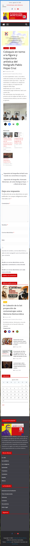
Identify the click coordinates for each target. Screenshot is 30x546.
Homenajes (12, 48)
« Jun (3, 405)
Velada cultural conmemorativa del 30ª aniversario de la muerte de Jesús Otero (7, 142)
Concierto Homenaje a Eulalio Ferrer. (7, 160)
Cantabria (4, 474)
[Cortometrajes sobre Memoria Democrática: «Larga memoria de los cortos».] (7, 366)
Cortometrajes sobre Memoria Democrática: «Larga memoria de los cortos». (19, 365)
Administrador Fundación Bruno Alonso (13, 73)
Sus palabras (5, 461)
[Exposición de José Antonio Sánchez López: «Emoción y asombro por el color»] (7, 343)
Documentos (5, 504)
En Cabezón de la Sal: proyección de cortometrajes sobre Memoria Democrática (13, 309)
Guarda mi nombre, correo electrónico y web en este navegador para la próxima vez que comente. (15, 253)
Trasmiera (4, 471)
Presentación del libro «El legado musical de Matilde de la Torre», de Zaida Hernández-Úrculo (20, 354)
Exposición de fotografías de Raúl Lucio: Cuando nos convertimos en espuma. (16, 175)
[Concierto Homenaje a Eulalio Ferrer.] (8, 155)
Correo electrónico (8, 232)
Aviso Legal (5, 507)
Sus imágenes (5, 464)
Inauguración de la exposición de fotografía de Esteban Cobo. (18, 140)
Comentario (6, 203)
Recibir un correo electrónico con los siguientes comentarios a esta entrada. (13, 263)
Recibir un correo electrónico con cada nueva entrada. (13, 271)
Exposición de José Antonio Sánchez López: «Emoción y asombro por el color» (20, 342)
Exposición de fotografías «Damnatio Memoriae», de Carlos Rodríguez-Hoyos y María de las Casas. (14, 182)
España (4, 477)
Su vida (4, 457)
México (4, 481)
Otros (5, 302)
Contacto (4, 500)
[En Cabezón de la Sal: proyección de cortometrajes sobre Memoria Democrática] (15, 293)
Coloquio (6, 48)
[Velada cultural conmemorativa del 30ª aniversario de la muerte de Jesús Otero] (8, 134)
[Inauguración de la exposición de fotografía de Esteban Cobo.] (19, 134)
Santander (4, 467)
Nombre (5, 225)
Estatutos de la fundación (9, 490)
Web (3, 240)
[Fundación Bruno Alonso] (4, 24)
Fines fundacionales (7, 494)
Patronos (4, 497)
